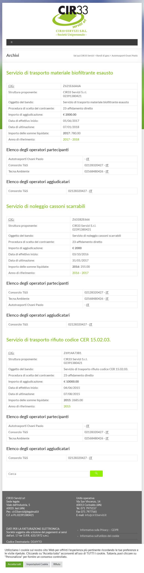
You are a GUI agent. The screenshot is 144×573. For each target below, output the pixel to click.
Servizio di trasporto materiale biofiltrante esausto (59, 72)
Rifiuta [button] (56, 564)
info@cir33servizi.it (95, 515)
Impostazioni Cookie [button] (37, 564)
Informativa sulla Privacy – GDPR (99, 530)
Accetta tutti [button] (14, 564)
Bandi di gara (102, 56)
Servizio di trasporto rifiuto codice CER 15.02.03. (58, 339)
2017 (66, 139)
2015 (67, 406)
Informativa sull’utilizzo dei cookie (99, 536)
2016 (75, 272)
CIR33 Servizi (87, 56)
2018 (75, 139)
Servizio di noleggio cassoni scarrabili (45, 206)
